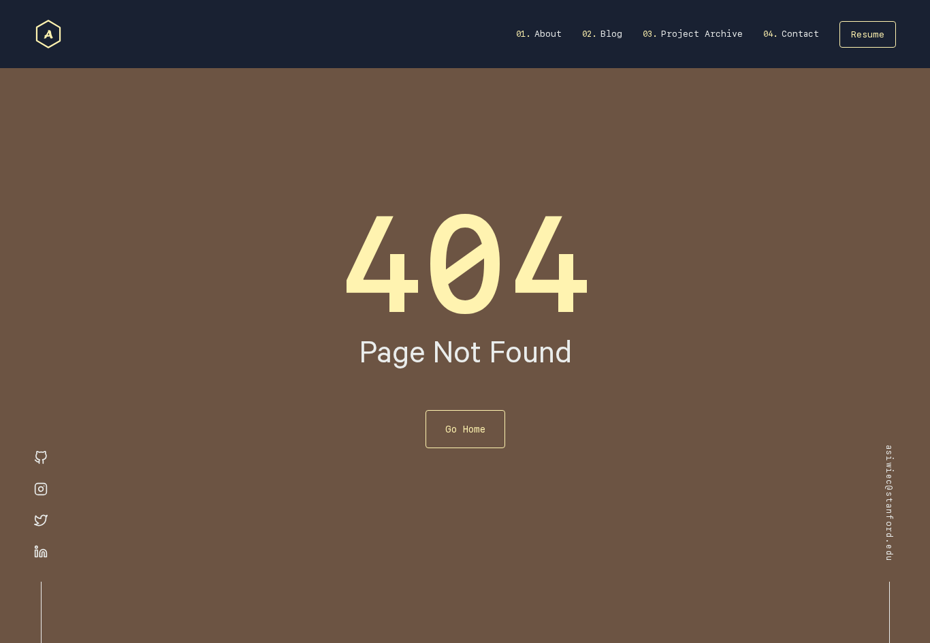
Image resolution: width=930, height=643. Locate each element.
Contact (800, 34)
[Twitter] (40, 521)
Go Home (465, 429)
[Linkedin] (40, 552)
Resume (867, 34)
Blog (611, 34)
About (548, 34)
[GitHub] (40, 458)
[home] (48, 34)
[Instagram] (40, 489)
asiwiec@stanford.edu (889, 503)
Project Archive (702, 34)
